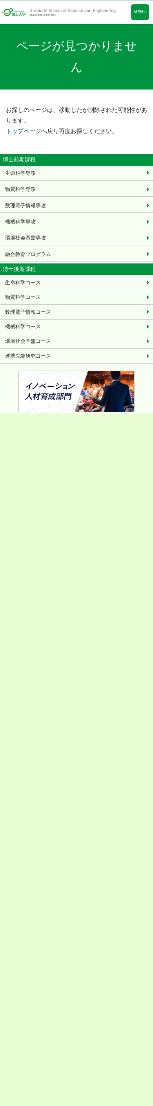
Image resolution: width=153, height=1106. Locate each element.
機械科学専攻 (20, 222)
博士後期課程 (19, 269)
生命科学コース (23, 282)
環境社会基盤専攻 (25, 238)
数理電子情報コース (28, 312)
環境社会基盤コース (28, 341)
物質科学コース (23, 297)
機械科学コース (23, 326)
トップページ (23, 131)
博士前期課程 (19, 159)
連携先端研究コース (28, 356)
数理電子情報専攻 (25, 205)
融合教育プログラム (28, 254)
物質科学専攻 (20, 189)
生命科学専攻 (20, 173)
